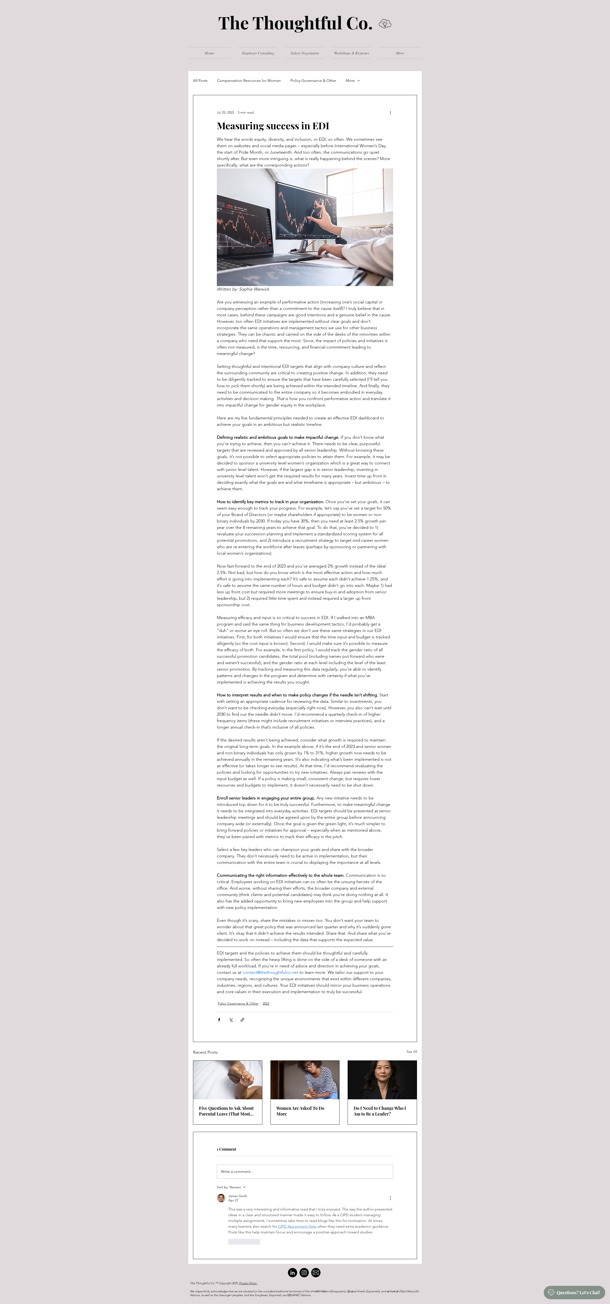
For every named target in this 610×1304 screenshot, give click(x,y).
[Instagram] (304, 1272)
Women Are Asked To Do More (300, 1111)
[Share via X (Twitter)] (231, 1019)
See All (412, 1051)
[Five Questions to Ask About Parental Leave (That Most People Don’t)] (227, 1080)
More (350, 80)
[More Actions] (390, 1198)
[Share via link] (242, 1019)
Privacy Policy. (248, 1283)
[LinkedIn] (292, 1272)
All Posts (200, 80)
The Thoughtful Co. (292, 22)
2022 (266, 1003)
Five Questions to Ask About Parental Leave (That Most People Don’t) (226, 1111)
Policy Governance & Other (313, 80)
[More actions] (390, 112)
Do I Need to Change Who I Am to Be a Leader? (380, 1111)
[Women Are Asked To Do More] (305, 1080)
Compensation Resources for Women (249, 80)
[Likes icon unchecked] (231, 1242)
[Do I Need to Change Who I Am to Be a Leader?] (382, 1080)
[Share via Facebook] (219, 1019)
